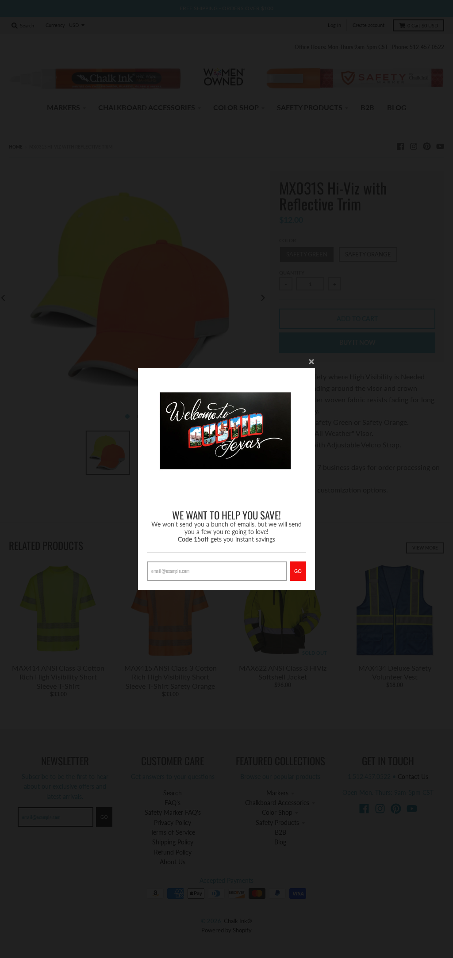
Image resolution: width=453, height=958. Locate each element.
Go (298, 571)
